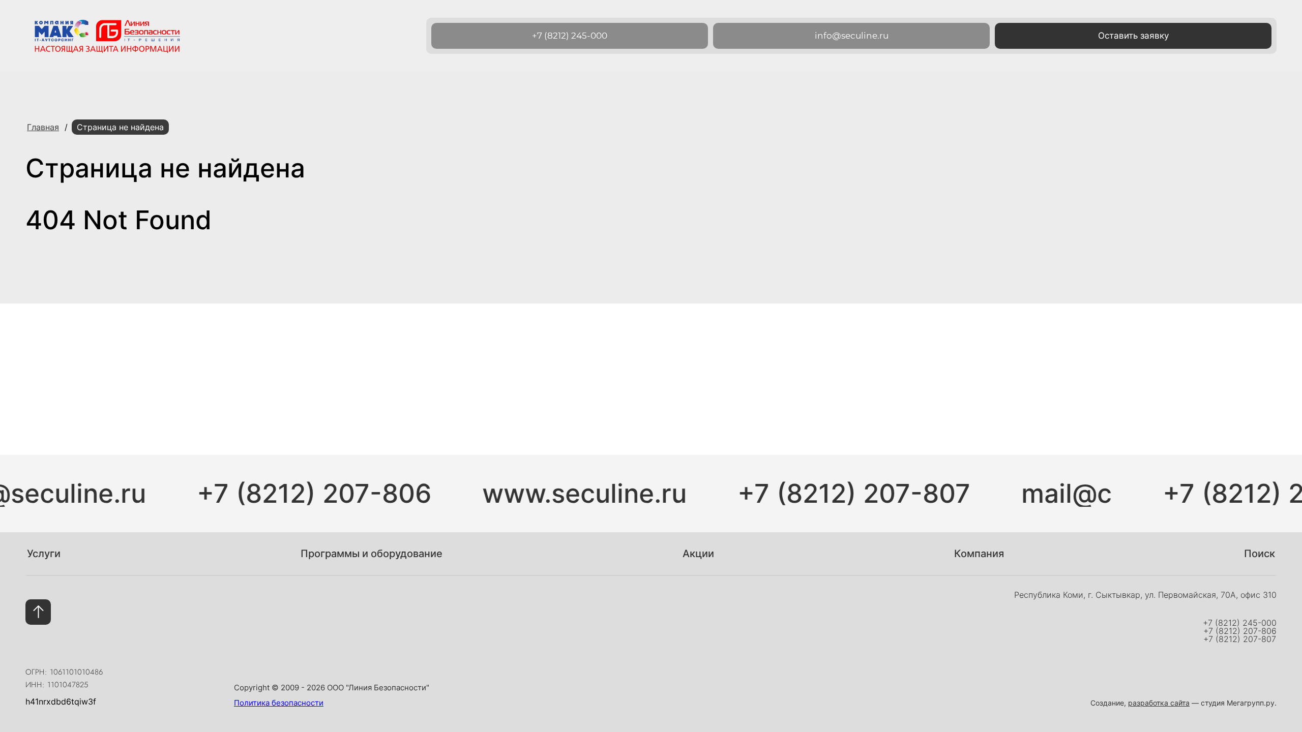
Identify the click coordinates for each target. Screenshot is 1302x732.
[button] (1133, 36)
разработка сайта (1159, 702)
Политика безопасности (278, 703)
